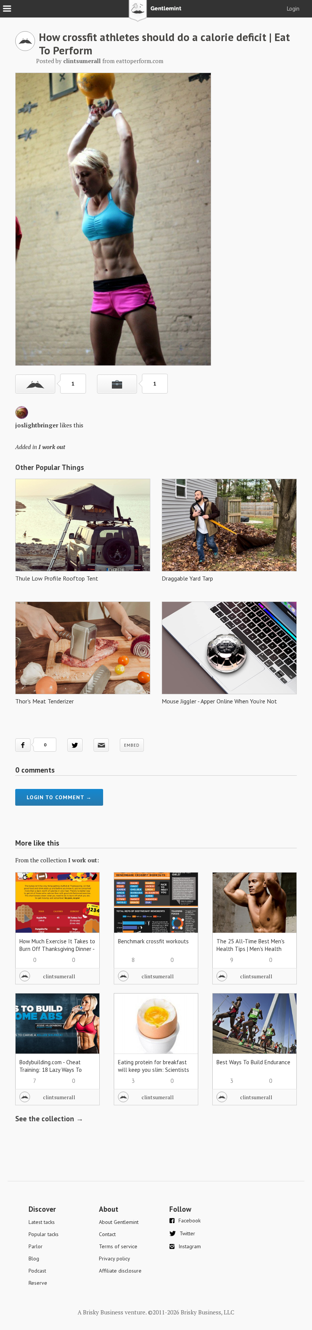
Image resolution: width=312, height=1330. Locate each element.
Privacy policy (114, 1258)
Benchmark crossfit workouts (153, 941)
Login (293, 8)
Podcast (37, 1270)
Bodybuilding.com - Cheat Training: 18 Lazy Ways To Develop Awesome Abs (50, 1070)
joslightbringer (36, 425)
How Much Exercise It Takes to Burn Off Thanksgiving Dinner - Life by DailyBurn (57, 949)
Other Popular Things (49, 467)
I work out (51, 447)
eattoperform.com (139, 61)
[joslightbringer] (21, 417)
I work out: (83, 860)
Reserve (38, 1282)
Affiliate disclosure (120, 1270)
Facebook (189, 1220)
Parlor (36, 1246)
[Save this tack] (117, 384)
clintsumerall (59, 976)
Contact (107, 1234)
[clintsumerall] (25, 48)
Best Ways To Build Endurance (253, 1062)
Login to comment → (59, 797)
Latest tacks (42, 1222)
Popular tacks (44, 1234)
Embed (132, 745)
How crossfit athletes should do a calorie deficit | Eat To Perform (164, 43)
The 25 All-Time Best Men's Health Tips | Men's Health (250, 945)
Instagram (189, 1246)
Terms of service (118, 1246)
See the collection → (49, 1118)
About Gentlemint (118, 1222)
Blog (34, 1258)
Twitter (187, 1233)
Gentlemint (156, 13)
